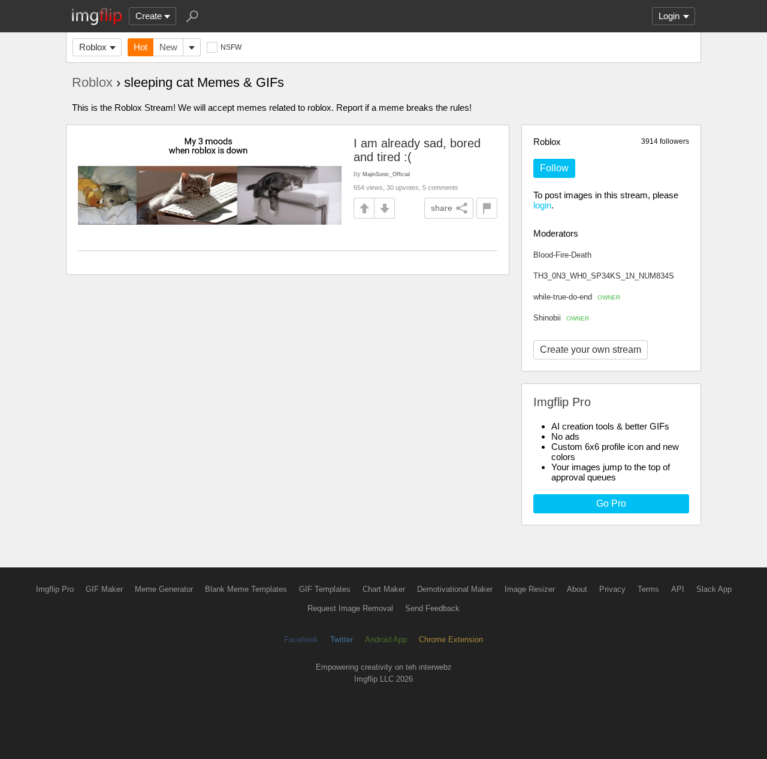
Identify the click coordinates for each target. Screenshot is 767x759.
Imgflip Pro (55, 589)
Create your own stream (590, 349)
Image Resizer (530, 589)
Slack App (714, 589)
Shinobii (561, 317)
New (168, 47)
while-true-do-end (576, 296)
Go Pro (611, 503)
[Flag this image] (486, 208)
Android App (386, 639)
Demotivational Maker (455, 589)
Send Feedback (432, 608)
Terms (648, 589)
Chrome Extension (451, 639)
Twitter (341, 639)
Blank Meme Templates (246, 589)
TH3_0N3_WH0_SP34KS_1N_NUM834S (603, 275)
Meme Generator (164, 589)
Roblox (93, 47)
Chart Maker (384, 589)
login (542, 205)
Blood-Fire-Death (562, 254)
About (577, 589)
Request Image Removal (350, 608)
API (677, 589)
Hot (140, 47)
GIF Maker (104, 589)
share (441, 208)
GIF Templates (325, 589)
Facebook (301, 639)
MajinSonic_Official (386, 174)
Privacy (612, 589)
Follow (554, 168)
